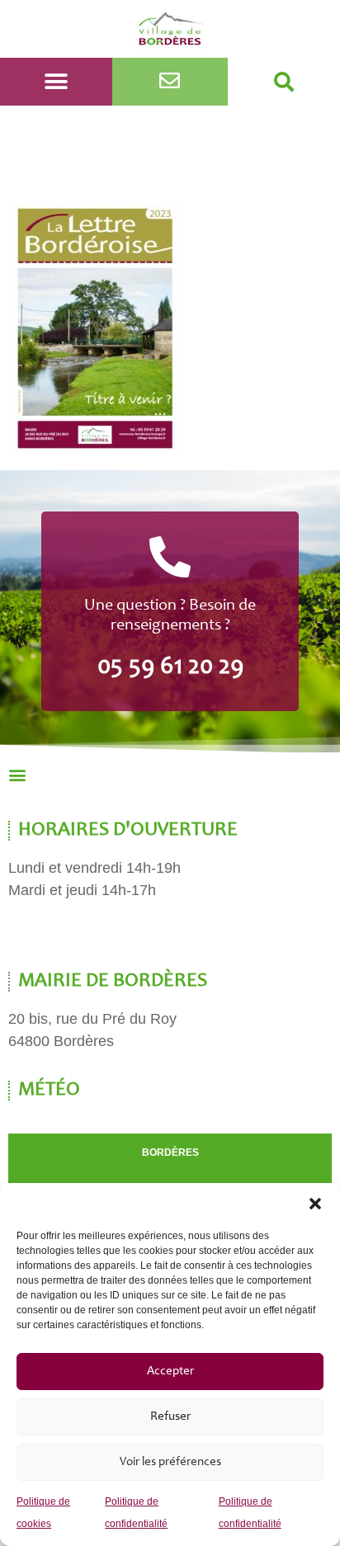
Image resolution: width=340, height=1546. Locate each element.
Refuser (170, 1417)
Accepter (170, 1371)
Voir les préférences (170, 1462)
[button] (315, 1203)
